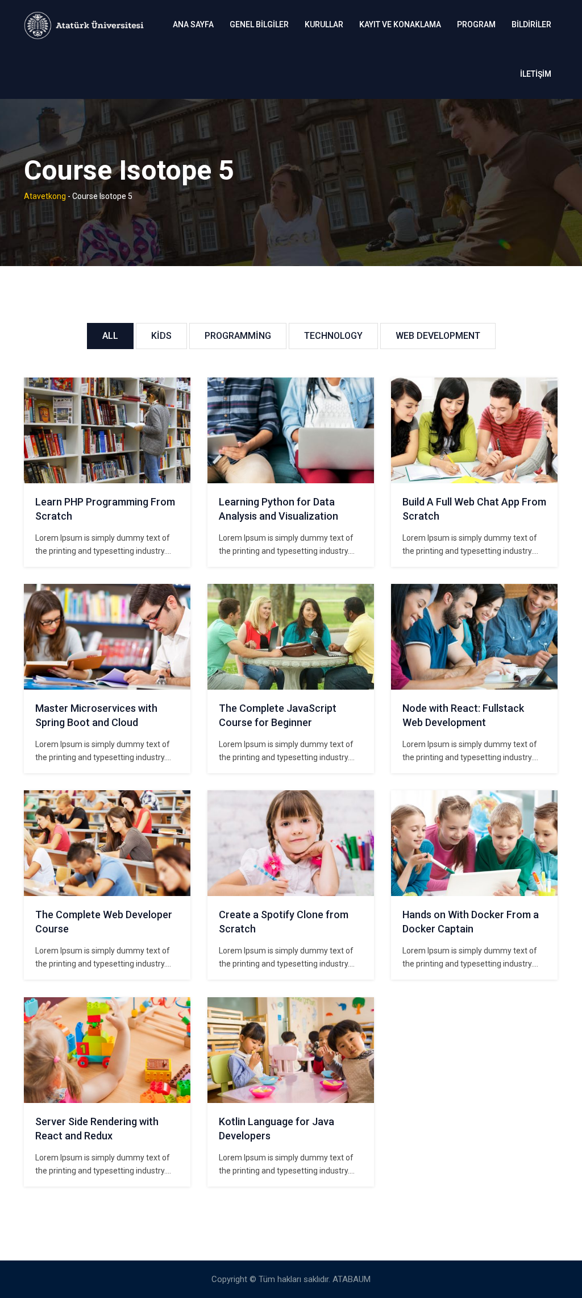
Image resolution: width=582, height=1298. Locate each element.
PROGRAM (476, 24)
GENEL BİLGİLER (259, 24)
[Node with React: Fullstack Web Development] (474, 637)
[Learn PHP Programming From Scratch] (107, 430)
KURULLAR (324, 24)
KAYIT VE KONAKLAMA (400, 24)
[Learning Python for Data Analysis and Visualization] (291, 430)
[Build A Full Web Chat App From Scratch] (474, 430)
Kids (161, 335)
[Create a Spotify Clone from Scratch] (291, 843)
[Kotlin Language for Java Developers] (291, 1050)
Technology (333, 335)
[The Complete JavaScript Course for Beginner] (291, 637)
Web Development (438, 335)
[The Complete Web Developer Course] (107, 843)
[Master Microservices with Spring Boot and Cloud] (107, 637)
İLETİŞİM (535, 73)
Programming (238, 335)
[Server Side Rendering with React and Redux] (107, 1050)
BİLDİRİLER (531, 24)
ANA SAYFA (193, 24)
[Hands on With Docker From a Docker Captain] (474, 843)
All (110, 335)
